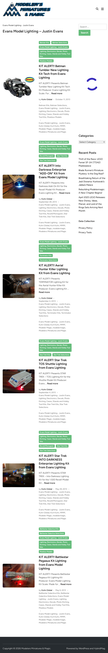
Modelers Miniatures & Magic (35, 648)
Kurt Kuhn (54, 126)
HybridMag (99, 648)
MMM (62, 126)
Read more (56, 93)
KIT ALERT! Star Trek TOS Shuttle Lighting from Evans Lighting (53, 364)
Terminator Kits (46, 256)
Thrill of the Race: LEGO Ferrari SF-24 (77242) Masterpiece (91, 162)
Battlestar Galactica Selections (52, 533)
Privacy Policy (85, 228)
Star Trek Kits (62, 156)
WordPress (84, 648)
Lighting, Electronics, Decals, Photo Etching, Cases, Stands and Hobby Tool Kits (55, 53)
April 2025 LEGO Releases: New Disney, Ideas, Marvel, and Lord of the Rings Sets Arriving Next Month (92, 204)
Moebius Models (46, 61)
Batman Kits (44, 43)
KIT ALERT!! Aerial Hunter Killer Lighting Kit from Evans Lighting (54, 269)
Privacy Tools (85, 232)
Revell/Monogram (47, 156)
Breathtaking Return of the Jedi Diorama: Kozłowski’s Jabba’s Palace (92, 181)
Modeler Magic (45, 129)
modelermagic (59, 129)
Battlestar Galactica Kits (49, 529)
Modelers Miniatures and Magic (52, 132)
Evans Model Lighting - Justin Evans (54, 47)
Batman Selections (59, 43)
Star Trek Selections (47, 160)
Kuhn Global (46, 99)
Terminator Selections (48, 260)
